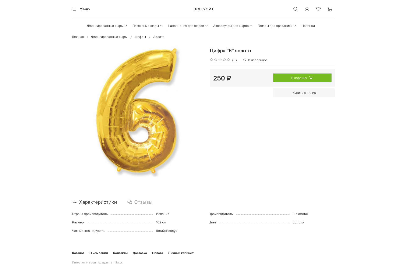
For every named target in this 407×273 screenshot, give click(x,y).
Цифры (140, 37)
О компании (98, 253)
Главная (78, 37)
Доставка (140, 253)
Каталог (78, 253)
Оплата (157, 253)
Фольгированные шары (105, 26)
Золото (158, 37)
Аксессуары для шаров (231, 26)
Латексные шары (145, 26)
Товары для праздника (275, 26)
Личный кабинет (181, 253)
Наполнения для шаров (186, 26)
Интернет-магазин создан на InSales (97, 262)
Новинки (308, 26)
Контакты (120, 253)
